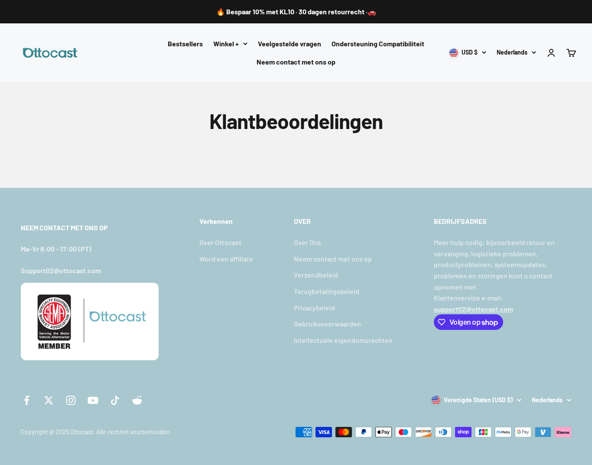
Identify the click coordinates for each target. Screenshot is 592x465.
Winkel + (226, 43)
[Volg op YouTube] (93, 400)
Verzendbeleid (316, 275)
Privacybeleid (314, 308)
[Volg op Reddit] (137, 400)
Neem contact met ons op (296, 61)
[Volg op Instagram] (71, 400)
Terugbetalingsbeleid (326, 291)
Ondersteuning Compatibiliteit (378, 43)
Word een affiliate (226, 259)
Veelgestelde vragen (289, 43)
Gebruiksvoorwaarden (327, 324)
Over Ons (307, 242)
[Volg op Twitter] (49, 400)
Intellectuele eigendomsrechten (343, 340)
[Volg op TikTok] (115, 400)
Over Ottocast (220, 242)
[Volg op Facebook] (27, 400)
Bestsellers (185, 43)
